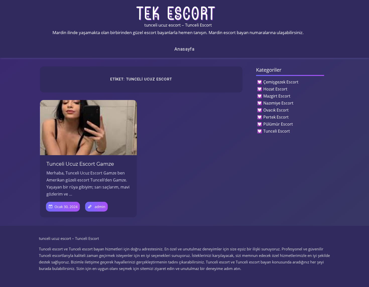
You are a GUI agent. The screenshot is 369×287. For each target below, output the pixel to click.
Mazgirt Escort (276, 96)
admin (100, 206)
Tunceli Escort (276, 131)
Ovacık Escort (276, 110)
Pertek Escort (276, 117)
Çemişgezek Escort (280, 82)
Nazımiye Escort (278, 103)
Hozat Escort (275, 89)
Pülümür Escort (278, 124)
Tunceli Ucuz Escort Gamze (80, 164)
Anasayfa (184, 49)
